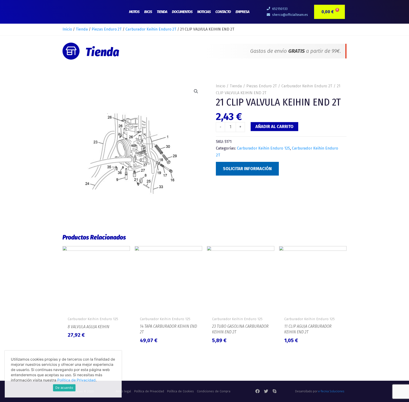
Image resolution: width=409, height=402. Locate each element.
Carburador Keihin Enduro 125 (263, 148)
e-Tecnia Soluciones (331, 391)
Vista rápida (96, 308)
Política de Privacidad (76, 380)
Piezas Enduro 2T (107, 29)
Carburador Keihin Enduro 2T (150, 29)
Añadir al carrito (274, 126)
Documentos (182, 11)
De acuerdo (64, 387)
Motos (134, 11)
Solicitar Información (247, 168)
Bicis (148, 11)
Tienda (162, 11)
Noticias (204, 11)
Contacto (223, 11)
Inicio (67, 29)
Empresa (242, 11)
